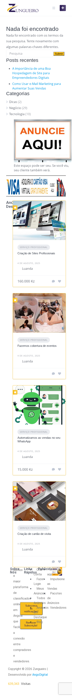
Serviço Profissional (34, 247)
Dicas (13, 102)
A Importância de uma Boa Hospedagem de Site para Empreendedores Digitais (31, 73)
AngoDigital (40, 674)
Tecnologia (17, 114)
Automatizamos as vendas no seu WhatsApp (38, 439)
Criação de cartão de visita (34, 533)
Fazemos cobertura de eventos (37, 345)
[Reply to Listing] (53, 281)
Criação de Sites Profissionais (36, 253)
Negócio (15, 108)
